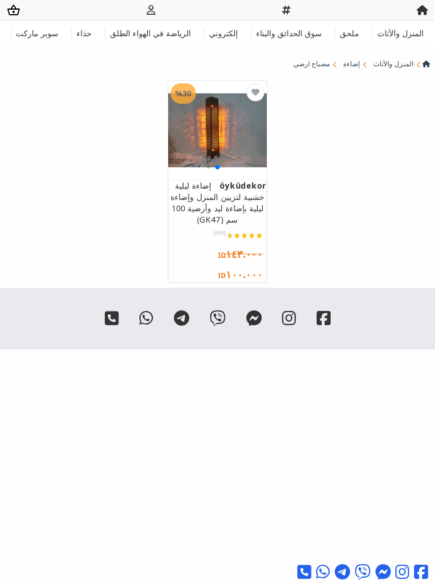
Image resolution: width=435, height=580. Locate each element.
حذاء (84, 33)
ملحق (349, 33)
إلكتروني (223, 33)
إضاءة (351, 64)
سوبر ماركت (37, 33)
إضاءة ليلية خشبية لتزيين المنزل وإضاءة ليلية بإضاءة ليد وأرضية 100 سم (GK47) (218, 202)
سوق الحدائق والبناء (289, 33)
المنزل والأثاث (400, 33)
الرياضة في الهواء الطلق (150, 33)
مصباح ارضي (311, 64)
